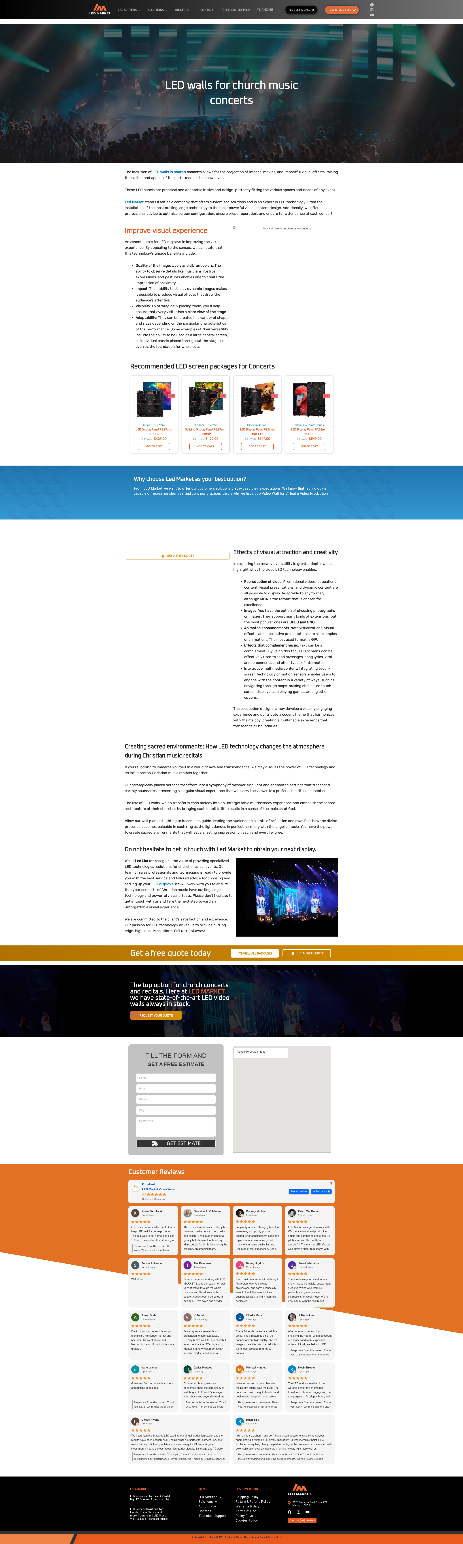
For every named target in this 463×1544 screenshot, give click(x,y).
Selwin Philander (152, 1263)
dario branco (149, 1367)
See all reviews (298, 1191)
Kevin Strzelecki (151, 1211)
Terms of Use (246, 1511)
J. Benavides (306, 1315)
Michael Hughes (256, 1367)
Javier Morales (203, 1367)
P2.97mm (159, 425)
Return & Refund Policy (253, 1501)
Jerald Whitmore (308, 1263)
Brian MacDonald (309, 1211)
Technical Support (235, 10)
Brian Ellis (252, 1419)
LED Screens (127, 10)
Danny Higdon (255, 1263)
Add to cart (154, 446)
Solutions (156, 10)
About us (182, 10)
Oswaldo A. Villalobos (207, 1211)
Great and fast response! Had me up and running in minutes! (152, 1385)
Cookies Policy (247, 1520)
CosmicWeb (266, 1537)
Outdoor (199, 425)
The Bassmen (202, 1263)
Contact (206, 10)
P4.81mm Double (314, 425)
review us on (320, 1191)
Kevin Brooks (306, 1367)
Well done (137, 1279)
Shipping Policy (247, 1497)
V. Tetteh (199, 1315)
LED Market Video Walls (158, 1189)
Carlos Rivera (150, 1419)
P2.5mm (252, 425)
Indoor (147, 425)
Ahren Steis (148, 1315)
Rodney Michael (256, 1211)
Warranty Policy (248, 1506)
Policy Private (246, 1516)
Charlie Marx (254, 1315)
